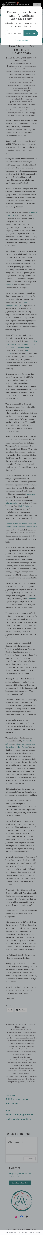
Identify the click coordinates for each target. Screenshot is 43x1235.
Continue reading (21, 40)
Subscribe (30, 33)
